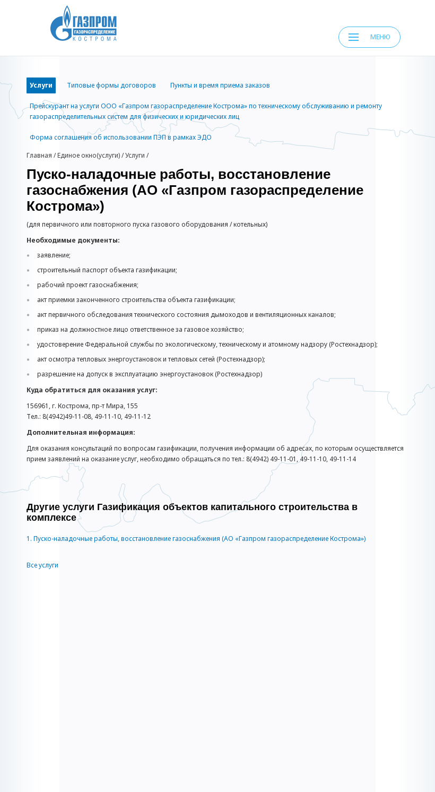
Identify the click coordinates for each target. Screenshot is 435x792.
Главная (39, 155)
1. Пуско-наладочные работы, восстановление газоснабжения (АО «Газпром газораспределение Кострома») (196, 538)
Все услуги (42, 565)
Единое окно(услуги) (88, 155)
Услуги (135, 155)
